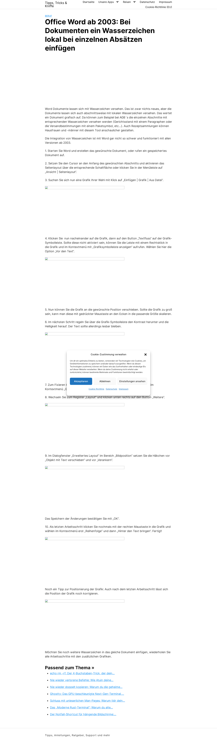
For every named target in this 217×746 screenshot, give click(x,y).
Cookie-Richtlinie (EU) (158, 7)
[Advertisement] (108, 79)
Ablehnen (104, 381)
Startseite (88, 1)
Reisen (127, 1)
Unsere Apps (106, 1)
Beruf (48, 15)
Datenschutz (111, 389)
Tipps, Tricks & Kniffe (56, 4)
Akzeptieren (81, 381)
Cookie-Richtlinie (96, 389)
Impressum (123, 389)
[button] (145, 354)
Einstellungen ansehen (132, 381)
